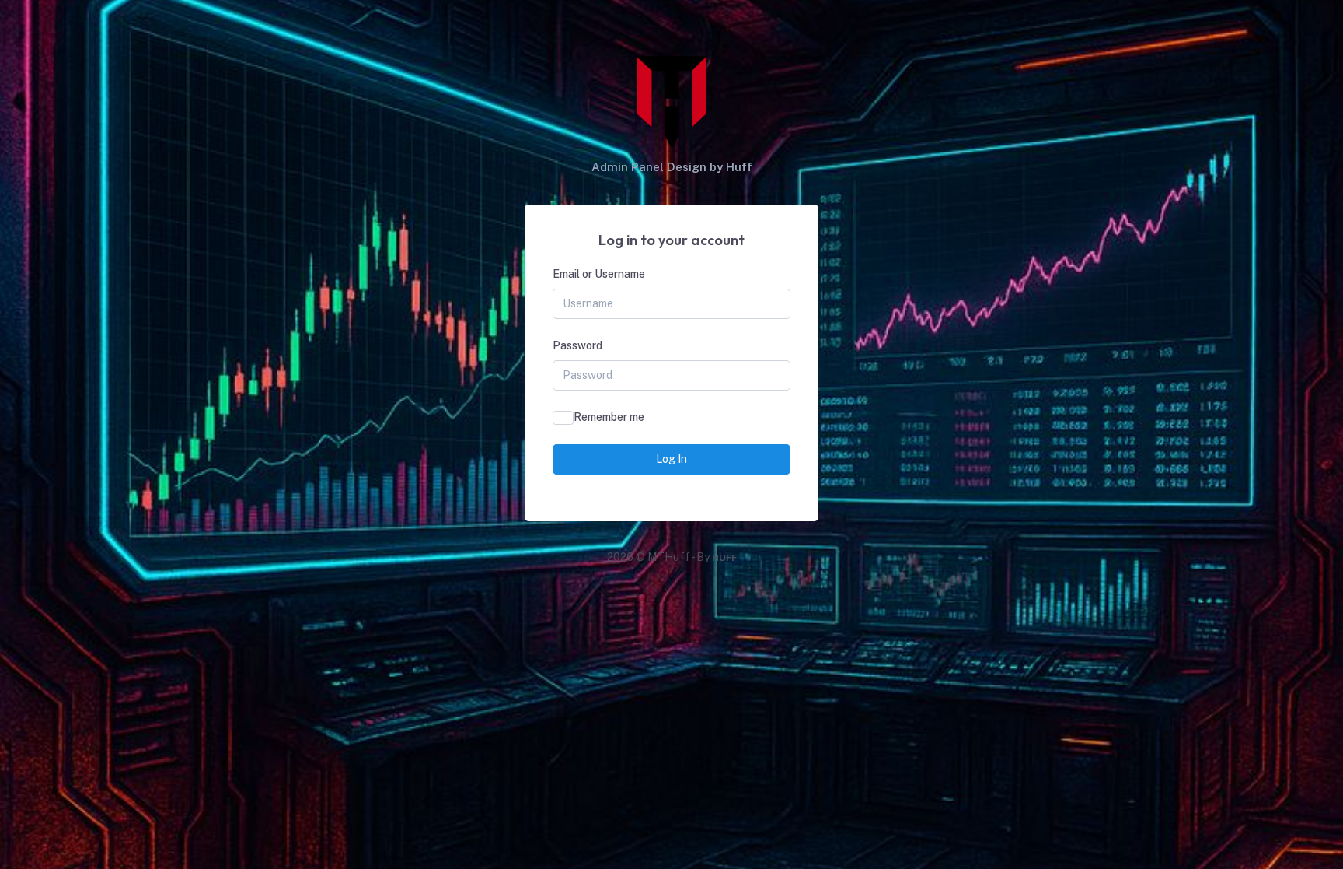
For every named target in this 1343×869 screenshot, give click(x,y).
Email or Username (599, 274)
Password (577, 345)
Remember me (609, 417)
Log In (671, 459)
